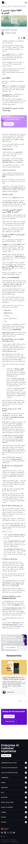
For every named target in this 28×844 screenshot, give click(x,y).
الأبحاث (7, 160)
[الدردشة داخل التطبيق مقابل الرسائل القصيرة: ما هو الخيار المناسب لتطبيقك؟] (14, 667)
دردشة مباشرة (7, 310)
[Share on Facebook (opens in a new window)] (21, 38)
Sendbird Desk (17, 329)
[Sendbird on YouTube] (14, 833)
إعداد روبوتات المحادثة (7, 332)
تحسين (7, 53)
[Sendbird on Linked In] (5, 833)
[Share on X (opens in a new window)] (19, 38)
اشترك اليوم (16, 622)
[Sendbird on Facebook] (2, 833)
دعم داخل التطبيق (8, 312)
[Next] (26, 701)
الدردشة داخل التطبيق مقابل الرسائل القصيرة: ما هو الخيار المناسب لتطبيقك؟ (14, 678)
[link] (8, 124)
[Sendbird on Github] (11, 833)
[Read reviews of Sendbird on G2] (11, 829)
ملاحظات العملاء (19, 256)
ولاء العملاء (15, 197)
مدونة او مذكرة (4, 6)
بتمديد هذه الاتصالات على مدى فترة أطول (12, 187)
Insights (9, 6)
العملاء (9, 450)
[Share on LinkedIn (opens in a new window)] (24, 38)
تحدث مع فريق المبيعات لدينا (9, 624)
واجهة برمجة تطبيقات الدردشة (13, 607)
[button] (3, 2)
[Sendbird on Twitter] (8, 833)
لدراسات (18, 152)
